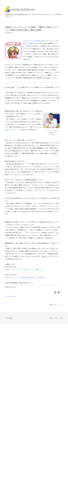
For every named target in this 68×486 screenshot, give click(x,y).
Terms (61, 318)
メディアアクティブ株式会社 (32, 41)
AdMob (10, 296)
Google (51, 318)
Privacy (57, 318)
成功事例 (14, 296)
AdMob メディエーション (13, 129)
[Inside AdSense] (23, 12)
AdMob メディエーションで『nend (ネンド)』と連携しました (24, 269)
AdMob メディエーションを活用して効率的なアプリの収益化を (25, 277)
